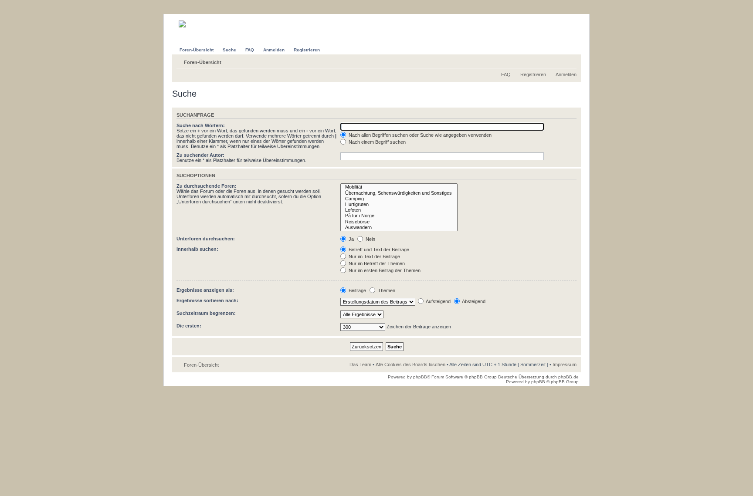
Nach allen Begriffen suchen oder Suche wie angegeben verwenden (419, 135)
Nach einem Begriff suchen (376, 142)
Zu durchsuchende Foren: (206, 186)
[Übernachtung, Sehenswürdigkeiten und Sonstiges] (399, 193)
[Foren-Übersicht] (196, 20)
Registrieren (533, 74)
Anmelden (566, 74)
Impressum (565, 364)
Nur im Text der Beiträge (373, 256)
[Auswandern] (399, 227)
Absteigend (473, 301)
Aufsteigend (438, 301)
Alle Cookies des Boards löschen (410, 364)
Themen (385, 290)
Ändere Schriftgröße (570, 60)
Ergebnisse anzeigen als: (205, 290)
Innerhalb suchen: (197, 249)
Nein (369, 239)
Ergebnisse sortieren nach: (207, 300)
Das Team (360, 364)
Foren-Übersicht (202, 62)
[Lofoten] (399, 210)
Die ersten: (188, 325)
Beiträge (356, 290)
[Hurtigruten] (399, 204)
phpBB (420, 377)
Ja (350, 239)
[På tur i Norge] (399, 216)
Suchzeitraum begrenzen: (206, 313)
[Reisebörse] (399, 222)
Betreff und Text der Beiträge (378, 249)
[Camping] (399, 199)
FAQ (506, 74)
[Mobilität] (399, 187)
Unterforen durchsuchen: (205, 238)
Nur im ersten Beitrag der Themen (384, 270)
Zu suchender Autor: (200, 155)
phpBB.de (568, 377)
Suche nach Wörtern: (200, 125)
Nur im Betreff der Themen (376, 263)
